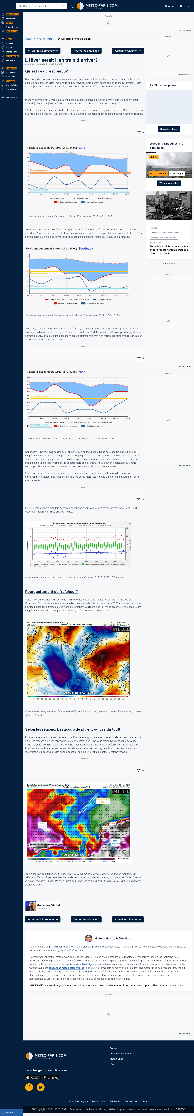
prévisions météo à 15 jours (80, 964)
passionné (98, 946)
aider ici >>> (175, 985)
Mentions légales (79, 1101)
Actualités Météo (45, 38)
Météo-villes (117, 1058)
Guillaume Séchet (64, 946)
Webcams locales (168, 183)
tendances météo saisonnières (66, 967)
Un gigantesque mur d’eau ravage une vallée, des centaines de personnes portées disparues (168, 240)
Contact (170, 6)
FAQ (112, 1063)
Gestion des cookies (136, 1101)
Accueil (28, 38)
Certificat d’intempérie (122, 1053)
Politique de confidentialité (106, 1101)
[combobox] (41, 6)
